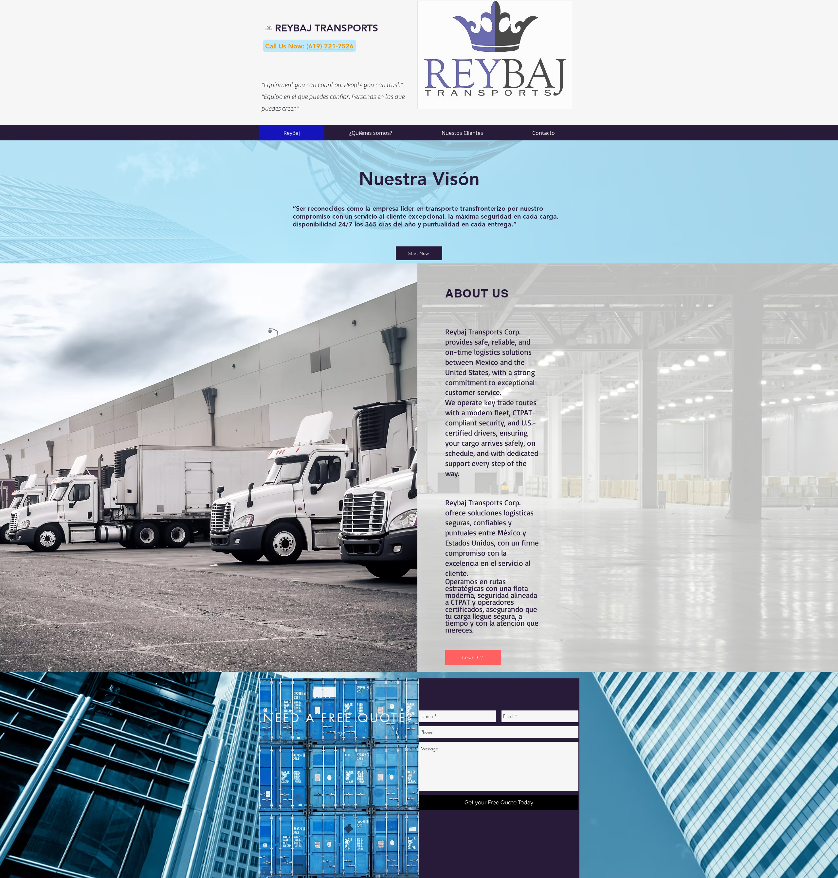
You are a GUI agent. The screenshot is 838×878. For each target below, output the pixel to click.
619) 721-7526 (331, 46)
